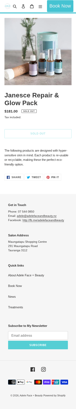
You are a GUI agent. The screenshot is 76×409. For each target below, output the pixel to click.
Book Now (60, 6)
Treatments (15, 307)
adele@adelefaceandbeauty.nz (37, 215)
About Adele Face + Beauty (26, 275)
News (12, 296)
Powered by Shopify (54, 395)
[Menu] (40, 6)
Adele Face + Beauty (31, 395)
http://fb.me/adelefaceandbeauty (43, 220)
